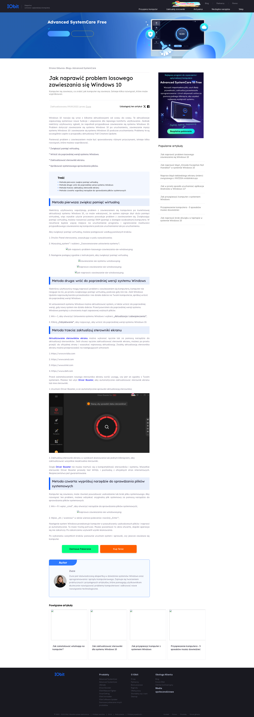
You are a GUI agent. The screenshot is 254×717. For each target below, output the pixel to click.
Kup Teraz (118, 549)
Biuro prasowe (137, 684)
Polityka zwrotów (99, 714)
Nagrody (134, 687)
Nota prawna (119, 714)
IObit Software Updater (108, 699)
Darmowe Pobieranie (80, 549)
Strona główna (195, 714)
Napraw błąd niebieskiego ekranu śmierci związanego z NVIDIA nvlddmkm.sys (181, 177)
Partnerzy (220, 3)
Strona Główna (56, 68)
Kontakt (166, 714)
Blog (207, 3)
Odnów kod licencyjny (164, 684)
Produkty (183, 714)
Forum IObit (160, 682)
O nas (133, 679)
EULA (110, 714)
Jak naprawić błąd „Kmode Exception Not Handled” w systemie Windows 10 (182, 166)
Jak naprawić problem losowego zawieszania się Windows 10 (177, 155)
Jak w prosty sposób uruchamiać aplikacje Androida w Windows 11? (182, 187)
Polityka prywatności (135, 714)
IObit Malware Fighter (107, 690)
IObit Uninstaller (105, 696)
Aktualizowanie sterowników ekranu (68, 338)
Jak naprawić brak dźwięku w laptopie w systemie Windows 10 (181, 219)
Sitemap (134, 696)
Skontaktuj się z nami (139, 693)
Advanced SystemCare (84, 68)
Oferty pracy (136, 690)
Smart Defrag (104, 693)
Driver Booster (85, 380)
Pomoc (174, 714)
